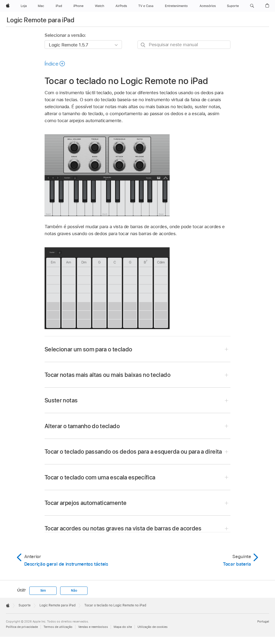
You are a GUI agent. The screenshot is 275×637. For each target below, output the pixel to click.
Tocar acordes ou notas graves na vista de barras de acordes (123, 528)
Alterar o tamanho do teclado (82, 426)
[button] (252, 6)
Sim (43, 590)
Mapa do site (123, 627)
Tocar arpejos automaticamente (85, 502)
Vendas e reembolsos (93, 627)
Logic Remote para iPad (40, 20)
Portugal (263, 621)
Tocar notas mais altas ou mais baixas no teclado (108, 374)
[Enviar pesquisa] (143, 45)
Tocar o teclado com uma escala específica (100, 477)
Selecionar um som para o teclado (88, 349)
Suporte (25, 605)
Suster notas (61, 400)
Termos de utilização (58, 627)
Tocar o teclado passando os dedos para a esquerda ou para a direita (133, 451)
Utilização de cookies (153, 627)
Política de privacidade (22, 627)
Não (74, 590)
